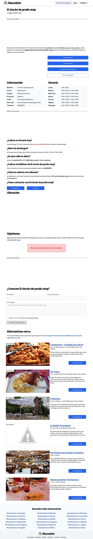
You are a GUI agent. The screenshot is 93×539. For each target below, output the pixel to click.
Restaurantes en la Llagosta (46, 522)
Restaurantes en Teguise (77, 525)
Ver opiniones (77, 363)
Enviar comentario (16, 323)
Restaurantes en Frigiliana (16, 519)
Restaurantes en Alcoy (77, 528)
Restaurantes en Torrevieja (77, 516)
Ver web (35, 188)
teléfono (75, 50)
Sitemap (63, 537)
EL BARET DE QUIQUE (60, 425)
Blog (75, 3)
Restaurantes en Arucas (46, 516)
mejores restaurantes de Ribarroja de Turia (64, 336)
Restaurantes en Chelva (77, 519)
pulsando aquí (15, 240)
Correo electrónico (53, 294)
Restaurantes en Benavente (16, 522)
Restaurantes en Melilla (46, 519)
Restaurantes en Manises (46, 513)
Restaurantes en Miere (46, 528)
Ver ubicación (68, 63)
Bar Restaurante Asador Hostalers (67, 452)
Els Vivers (55, 371)
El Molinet (55, 398)
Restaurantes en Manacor (46, 525)
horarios (56, 50)
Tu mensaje (10, 302)
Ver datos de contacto (68, 69)
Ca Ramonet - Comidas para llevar (66, 344)
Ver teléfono (15, 188)
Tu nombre (10, 294)
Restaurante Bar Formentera (64, 479)
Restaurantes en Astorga (16, 513)
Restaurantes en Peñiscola (77, 513)
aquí (64, 144)
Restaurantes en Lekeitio (16, 516)
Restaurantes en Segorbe (16, 528)
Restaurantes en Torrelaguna (16, 525)
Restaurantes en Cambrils (77, 522)
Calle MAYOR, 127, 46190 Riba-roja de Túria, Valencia (63, 48)
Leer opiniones (68, 58)
